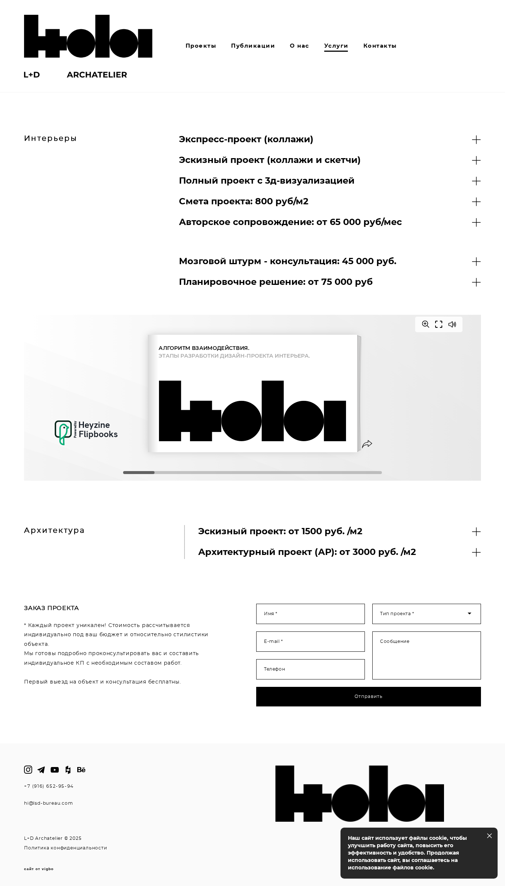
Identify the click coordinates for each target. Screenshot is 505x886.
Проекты (201, 46)
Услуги (336, 46)
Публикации (253, 46)
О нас (299, 46)
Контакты (380, 46)
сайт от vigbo (39, 869)
